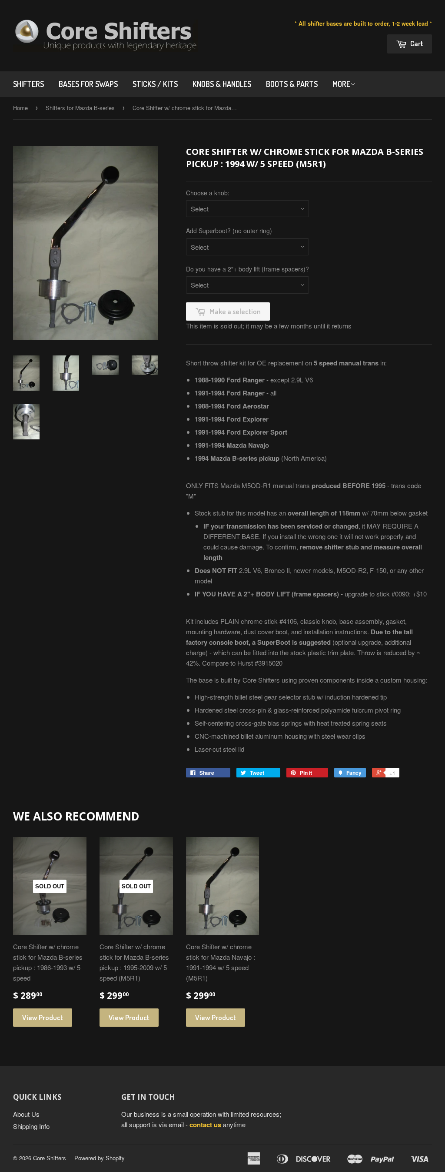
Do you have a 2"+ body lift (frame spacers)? (247, 269)
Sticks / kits (155, 84)
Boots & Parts (292, 84)
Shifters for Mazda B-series (80, 108)
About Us (26, 1113)
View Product (42, 1017)
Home (20, 108)
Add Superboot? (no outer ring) (229, 230)
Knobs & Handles (222, 84)
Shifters (28, 84)
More (341, 84)
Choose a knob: (207, 192)
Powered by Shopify (99, 1158)
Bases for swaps (88, 84)
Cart (416, 43)
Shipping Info (31, 1126)
